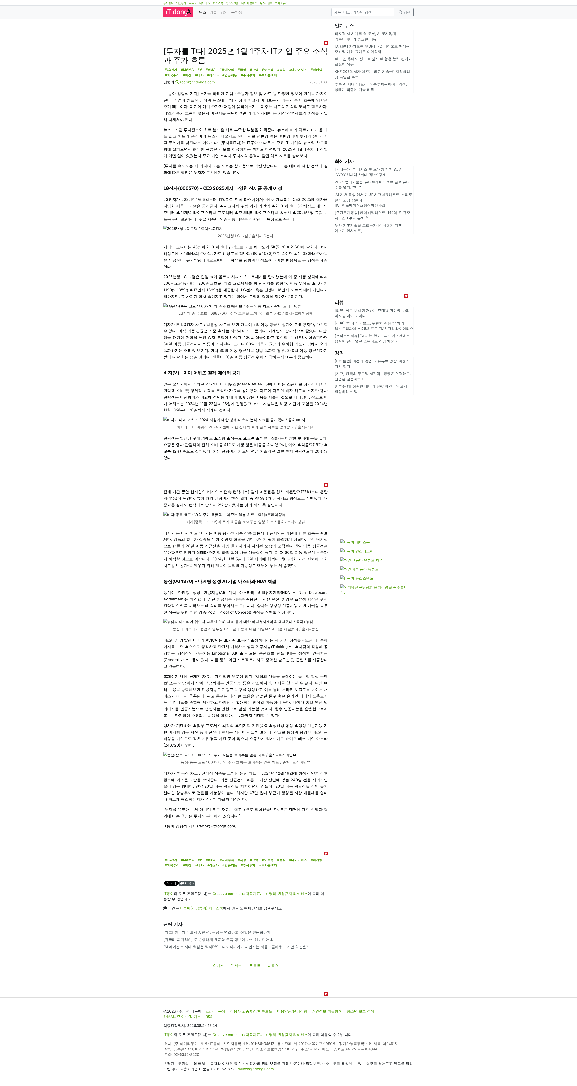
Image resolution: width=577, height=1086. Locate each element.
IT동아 (168, 893)
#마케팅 (316, 69)
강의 (224, 12)
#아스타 (213, 75)
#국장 (242, 69)
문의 (221, 1011)
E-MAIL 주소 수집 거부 (182, 1016)
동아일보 (168, 3)
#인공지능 (229, 75)
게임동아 (181, 3)
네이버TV (204, 3)
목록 (256, 965)
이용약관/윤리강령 (292, 1011)
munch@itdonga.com (256, 1069)
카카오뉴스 (281, 3)
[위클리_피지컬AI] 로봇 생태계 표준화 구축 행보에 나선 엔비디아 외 (218, 939)
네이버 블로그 (249, 3)
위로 (237, 965)
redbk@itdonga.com (197, 82)
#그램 (254, 69)
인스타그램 (232, 3)
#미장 (187, 75)
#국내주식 (227, 69)
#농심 (281, 69)
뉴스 (202, 12)
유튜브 (193, 3)
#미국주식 (172, 75)
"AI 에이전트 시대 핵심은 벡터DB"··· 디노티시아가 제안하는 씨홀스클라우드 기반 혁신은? (235, 946)
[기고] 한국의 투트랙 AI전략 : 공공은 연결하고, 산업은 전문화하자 (216, 932)
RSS (209, 1016)
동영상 (236, 12)
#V (200, 69)
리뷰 (213, 12)
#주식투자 (248, 75)
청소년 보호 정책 (360, 1011)
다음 (272, 965)
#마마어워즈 (298, 69)
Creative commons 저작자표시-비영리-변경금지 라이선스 (260, 893)
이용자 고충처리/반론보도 (251, 1011)
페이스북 (218, 3)
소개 (209, 1011)
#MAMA (187, 69)
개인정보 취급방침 (327, 1011)
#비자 (199, 75)
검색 (406, 12)
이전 (219, 965)
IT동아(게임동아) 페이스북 (201, 908)
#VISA (211, 69)
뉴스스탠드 (266, 3)
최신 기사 (344, 161)
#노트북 (267, 69)
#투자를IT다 (268, 75)
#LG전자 (171, 69)
